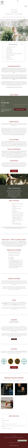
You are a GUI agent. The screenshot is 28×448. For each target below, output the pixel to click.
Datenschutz (15, 445)
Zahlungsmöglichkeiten (5, 420)
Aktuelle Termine (8, 48)
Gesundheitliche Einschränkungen (6, 428)
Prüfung (2, 418)
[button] (17, 1)
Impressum (11, 445)
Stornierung (3, 422)
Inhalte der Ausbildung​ (9, 52)
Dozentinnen (8, 56)
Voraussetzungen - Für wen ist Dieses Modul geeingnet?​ (14, 53)
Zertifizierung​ (8, 57)
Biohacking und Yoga (9, 49)
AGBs (17, 445)
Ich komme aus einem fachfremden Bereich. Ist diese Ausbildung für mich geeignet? (13, 426)
